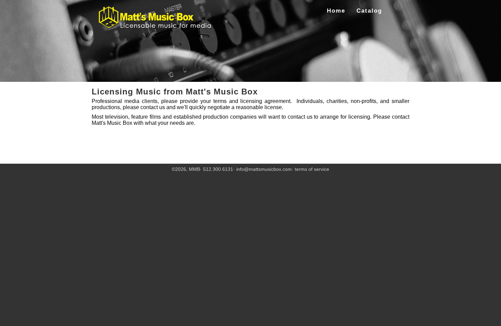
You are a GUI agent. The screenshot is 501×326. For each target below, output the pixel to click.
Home (336, 11)
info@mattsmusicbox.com (264, 169)
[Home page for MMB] (155, 18)
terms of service (312, 169)
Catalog (369, 11)
